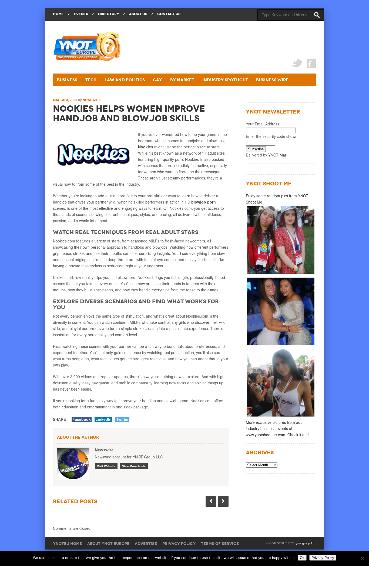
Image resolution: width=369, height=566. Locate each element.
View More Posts (134, 466)
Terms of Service (220, 543)
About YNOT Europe (108, 543)
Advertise (146, 543)
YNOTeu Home (67, 543)
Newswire (92, 99)
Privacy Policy (179, 543)
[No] (362, 558)
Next (223, 501)
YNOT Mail (277, 155)
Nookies (145, 146)
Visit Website (106, 466)
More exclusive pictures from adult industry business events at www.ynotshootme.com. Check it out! (277, 428)
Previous (211, 501)
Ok (302, 558)
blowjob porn (203, 202)
